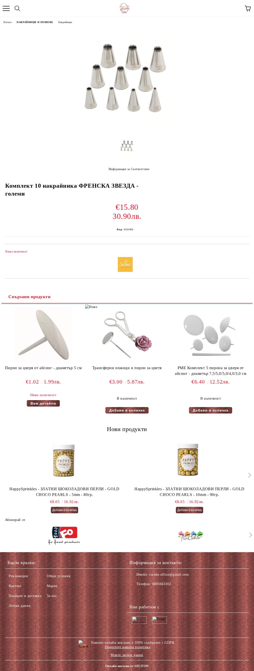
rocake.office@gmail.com (169, 574)
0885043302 (161, 584)
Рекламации (18, 576)
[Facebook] (136, 594)
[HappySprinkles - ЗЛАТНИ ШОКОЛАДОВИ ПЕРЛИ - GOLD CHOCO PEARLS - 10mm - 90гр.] (189, 461)
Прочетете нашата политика (127, 647)
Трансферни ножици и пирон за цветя (127, 368)
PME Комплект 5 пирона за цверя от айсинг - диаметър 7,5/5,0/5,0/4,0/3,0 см (210, 371)
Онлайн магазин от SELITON (127, 666)
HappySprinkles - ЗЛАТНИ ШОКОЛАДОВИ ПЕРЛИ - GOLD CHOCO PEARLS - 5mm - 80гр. (64, 492)
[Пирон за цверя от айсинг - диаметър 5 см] (43, 363)
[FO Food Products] (64, 536)
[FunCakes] (190, 536)
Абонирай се (15, 520)
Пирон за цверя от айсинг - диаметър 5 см (43, 368)
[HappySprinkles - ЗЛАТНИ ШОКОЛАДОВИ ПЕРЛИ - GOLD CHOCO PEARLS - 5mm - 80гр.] (64, 461)
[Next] (248, 475)
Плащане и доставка (25, 596)
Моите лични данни (127, 655)
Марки (52, 586)
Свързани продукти (29, 296)
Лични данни (20, 606)
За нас (52, 596)
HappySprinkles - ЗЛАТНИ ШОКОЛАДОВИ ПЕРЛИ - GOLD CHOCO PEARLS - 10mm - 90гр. (189, 492)
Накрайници (65, 22)
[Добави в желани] (241, 252)
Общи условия (58, 576)
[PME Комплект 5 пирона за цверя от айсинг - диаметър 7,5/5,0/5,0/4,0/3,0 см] (210, 363)
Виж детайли (43, 403)
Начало (7, 22)
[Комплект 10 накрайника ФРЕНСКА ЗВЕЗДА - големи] (127, 130)
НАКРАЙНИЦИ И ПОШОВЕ (35, 22)
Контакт (15, 586)
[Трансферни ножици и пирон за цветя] (127, 363)
